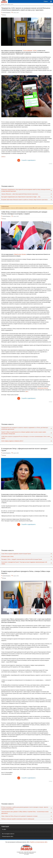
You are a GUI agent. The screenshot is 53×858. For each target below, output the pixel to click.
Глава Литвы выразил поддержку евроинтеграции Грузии (16, 553)
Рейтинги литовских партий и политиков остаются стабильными (17, 819)
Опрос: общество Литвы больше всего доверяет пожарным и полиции (19, 816)
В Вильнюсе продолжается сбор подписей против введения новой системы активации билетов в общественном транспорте (25, 190)
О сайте (4, 829)
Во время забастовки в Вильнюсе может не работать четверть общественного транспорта (24, 199)
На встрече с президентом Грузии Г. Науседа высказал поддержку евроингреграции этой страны (24, 563)
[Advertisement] (26, 174)
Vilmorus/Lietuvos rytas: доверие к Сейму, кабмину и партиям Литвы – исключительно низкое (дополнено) (25, 812)
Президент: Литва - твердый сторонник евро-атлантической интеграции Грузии (21, 559)
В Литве (4, 14)
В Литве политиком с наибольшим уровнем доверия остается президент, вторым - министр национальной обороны (24, 808)
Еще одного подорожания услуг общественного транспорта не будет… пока (20, 196)
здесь (26, 391)
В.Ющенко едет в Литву (7, 556)
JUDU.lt (3, 156)
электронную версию (42, 388)
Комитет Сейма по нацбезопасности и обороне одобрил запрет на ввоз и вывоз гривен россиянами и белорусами (23, 432)
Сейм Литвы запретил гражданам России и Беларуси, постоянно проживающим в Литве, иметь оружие (25, 437)
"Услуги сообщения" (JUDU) (29, 50)
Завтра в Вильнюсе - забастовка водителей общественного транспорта (19, 194)
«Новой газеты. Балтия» (20, 254)
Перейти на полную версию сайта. (38, 842)
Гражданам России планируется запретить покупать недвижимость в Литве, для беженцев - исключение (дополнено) (24, 428)
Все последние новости (8, 833)
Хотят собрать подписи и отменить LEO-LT (12, 441)
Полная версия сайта (8, 4)
